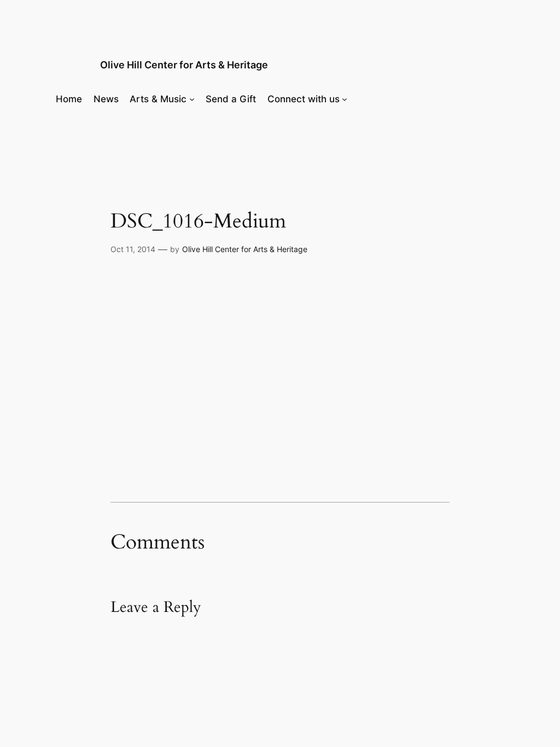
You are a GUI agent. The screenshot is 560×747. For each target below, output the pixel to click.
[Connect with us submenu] (344, 99)
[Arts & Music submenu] (192, 99)
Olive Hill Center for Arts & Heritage (184, 65)
